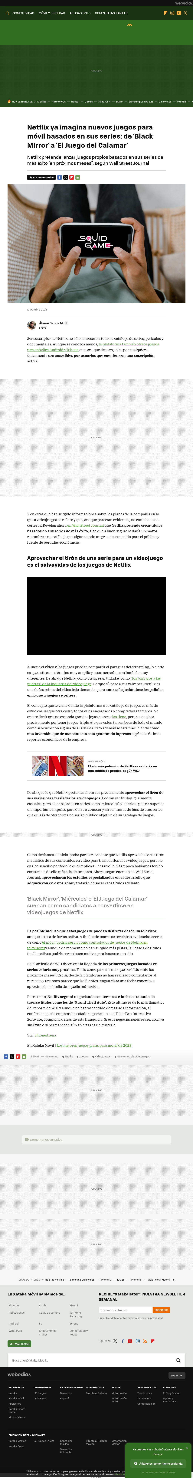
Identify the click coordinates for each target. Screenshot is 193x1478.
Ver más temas (19, 1343)
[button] (53, 323)
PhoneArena (45, 1035)
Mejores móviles (54, 1279)
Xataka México (17, 1441)
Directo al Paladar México (96, 1442)
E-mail (77, 177)
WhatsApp (15, 1330)
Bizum (119, 101)
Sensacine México (66, 1442)
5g (40, 1323)
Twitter (185, 13)
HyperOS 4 (104, 101)
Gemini (89, 101)
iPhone (74, 1323)
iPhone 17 (106, 1279)
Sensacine (66, 1393)
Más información (125, 1474)
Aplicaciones (17, 1312)
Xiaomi (74, 1305)
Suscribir (161, 1310)
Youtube (179, 13)
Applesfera (15, 1403)
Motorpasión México (119, 1442)
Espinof (64, 1398)
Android (14, 1323)
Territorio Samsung (76, 1314)
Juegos (83, 1056)
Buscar (178, 1360)
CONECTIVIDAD (23, 13)
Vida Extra (40, 1398)
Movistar (14, 1305)
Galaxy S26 (165, 101)
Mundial (181, 101)
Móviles (41, 101)
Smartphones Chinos (47, 1332)
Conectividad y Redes (79, 1332)
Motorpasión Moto (119, 1399)
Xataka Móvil (16, 1398)
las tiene (119, 716)
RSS (145, 1340)
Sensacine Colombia (66, 1450)
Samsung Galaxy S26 (141, 101)
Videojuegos (103, 1056)
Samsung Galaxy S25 (82, 1279)
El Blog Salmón (171, 1393)
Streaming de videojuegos (133, 1056)
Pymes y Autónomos (170, 1399)
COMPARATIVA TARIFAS (111, 13)
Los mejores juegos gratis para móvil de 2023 (94, 1045)
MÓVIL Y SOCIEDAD (52, 13)
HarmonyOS (59, 101)
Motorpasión (119, 1393)
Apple (42, 1305)
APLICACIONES (80, 13)
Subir (174, 1375)
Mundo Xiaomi (17, 1417)
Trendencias (144, 1393)
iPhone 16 (136, 1279)
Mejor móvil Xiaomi (159, 1279)
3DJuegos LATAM (44, 1441)
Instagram (172, 13)
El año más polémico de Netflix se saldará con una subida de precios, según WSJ (122, 768)
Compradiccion (146, 1403)
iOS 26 (121, 1279)
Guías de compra (49, 1312)
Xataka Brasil (16, 1446)
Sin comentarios (43, 177)
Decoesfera (144, 1398)
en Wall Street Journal (85, 525)
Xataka (13, 1393)
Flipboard (165, 13)
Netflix (69, 1056)
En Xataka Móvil (96, 761)
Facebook (59, 177)
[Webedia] (184, 3)
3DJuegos (40, 1393)
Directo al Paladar (96, 1393)
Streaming (51, 1056)
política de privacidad (150, 1318)
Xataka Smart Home (17, 1410)
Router (75, 101)
